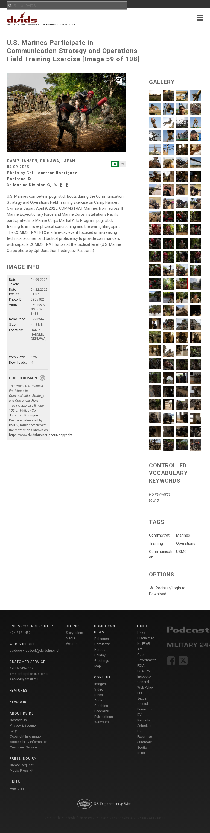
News (98, 695)
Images (100, 684)
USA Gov (143, 671)
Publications (103, 717)
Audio (98, 700)
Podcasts (101, 711)
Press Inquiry (23, 759)
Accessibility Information (29, 742)
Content (102, 677)
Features (18, 690)
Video (98, 689)
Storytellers (74, 633)
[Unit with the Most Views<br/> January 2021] (61, 185)
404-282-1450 (20, 633)
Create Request (22, 765)
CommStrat (159, 535)
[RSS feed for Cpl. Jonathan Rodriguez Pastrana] (30, 179)
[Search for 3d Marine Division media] (49, 185)
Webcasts (102, 722)
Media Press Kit (21, 771)
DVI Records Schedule (144, 720)
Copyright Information (26, 736)
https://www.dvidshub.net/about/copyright (40, 435)
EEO (140, 693)
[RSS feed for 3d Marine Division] (55, 185)
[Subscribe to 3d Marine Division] (115, 164)
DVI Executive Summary (144, 736)
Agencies (17, 788)
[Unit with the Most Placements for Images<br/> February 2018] (67, 185)
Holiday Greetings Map (101, 660)
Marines (183, 535)
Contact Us (18, 720)
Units (15, 782)
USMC (181, 551)
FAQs (14, 731)
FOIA (140, 666)
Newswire (19, 702)
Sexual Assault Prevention (145, 704)
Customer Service (23, 747)
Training (156, 543)
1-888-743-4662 (21, 668)
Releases (101, 639)
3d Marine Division (26, 185)
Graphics (101, 706)
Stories (73, 626)
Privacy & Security (23, 725)
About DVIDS (22, 713)
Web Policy (145, 687)
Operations (185, 543)
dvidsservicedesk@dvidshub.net (34, 651)
